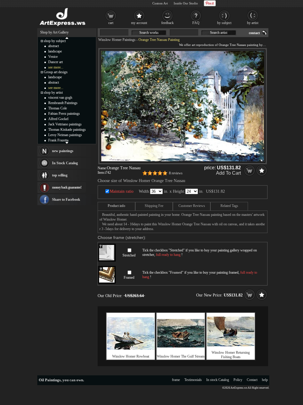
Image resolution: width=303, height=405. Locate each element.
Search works (149, 33)
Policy (237, 380)
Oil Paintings (50, 380)
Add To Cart (228, 173)
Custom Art (160, 3)
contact (254, 33)
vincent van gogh (60, 97)
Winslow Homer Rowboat (130, 356)
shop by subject (55, 41)
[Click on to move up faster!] (66, 38)
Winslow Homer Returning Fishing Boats (231, 354)
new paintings (62, 151)
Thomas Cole (57, 108)
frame (176, 380)
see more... (55, 67)
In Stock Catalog (65, 163)
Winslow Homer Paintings (117, 40)
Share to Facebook (66, 199)
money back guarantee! (66, 187)
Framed (129, 277)
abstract (53, 46)
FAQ (195, 23)
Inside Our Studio (186, 3)
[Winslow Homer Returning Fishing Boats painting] (230, 345)
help (265, 380)
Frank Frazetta (58, 140)
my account (139, 23)
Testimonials (193, 380)
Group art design (55, 72)
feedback (167, 23)
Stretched (129, 255)
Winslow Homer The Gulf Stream (180, 356)
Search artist (218, 33)
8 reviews (176, 173)
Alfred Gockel (58, 119)
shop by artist (53, 92)
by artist (252, 23)
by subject (224, 23)
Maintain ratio (121, 191)
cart (110, 23)
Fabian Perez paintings (64, 113)
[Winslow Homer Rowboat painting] (130, 348)
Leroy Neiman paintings (65, 135)
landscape (55, 51)
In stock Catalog (217, 380)
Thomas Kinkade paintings (67, 129)
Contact (252, 380)
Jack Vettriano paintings (65, 124)
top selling (59, 175)
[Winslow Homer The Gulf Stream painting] (180, 346)
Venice (53, 57)
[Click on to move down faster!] (66, 143)
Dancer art (55, 62)
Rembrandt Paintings (63, 103)
